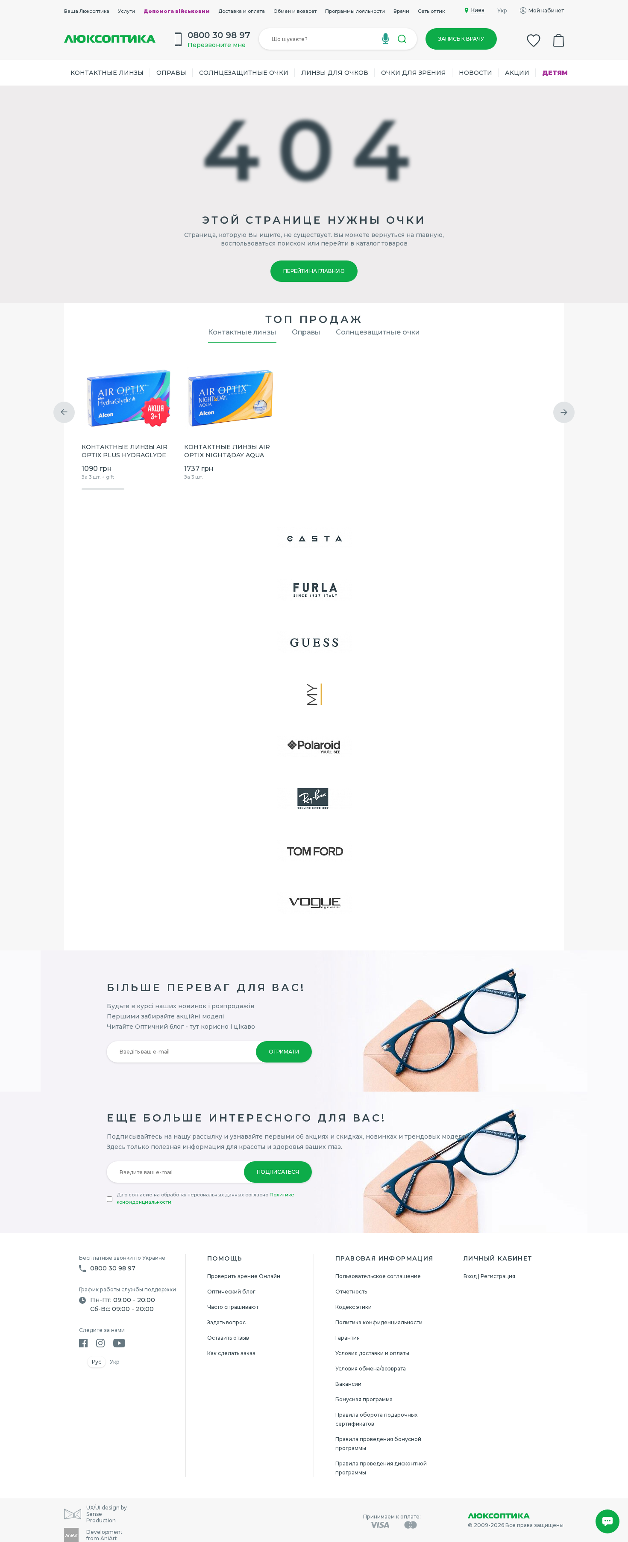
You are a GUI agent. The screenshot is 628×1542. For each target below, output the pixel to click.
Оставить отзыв (228, 1338)
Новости (475, 73)
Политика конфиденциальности (379, 1322)
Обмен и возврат (295, 11)
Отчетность (351, 1291)
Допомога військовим (177, 11)
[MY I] (314, 694)
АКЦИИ (517, 73)
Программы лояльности (355, 11)
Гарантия (347, 1338)
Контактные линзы (107, 73)
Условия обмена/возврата (370, 1368)
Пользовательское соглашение (378, 1276)
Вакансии (348, 1384)
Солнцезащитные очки (243, 73)
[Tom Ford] (314, 851)
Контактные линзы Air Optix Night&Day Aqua (227, 451)
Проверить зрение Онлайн (243, 1276)
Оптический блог (231, 1291)
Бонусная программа (364, 1399)
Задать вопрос (226, 1322)
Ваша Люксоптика (86, 11)
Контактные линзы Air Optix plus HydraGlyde (124, 451)
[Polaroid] (314, 746)
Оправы (171, 73)
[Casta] (314, 538)
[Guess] (314, 642)
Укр (502, 10)
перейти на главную (314, 271)
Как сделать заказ (231, 1353)
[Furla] (314, 590)
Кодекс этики (353, 1307)
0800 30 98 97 (112, 1268)
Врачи (401, 11)
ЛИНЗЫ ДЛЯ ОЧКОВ (334, 73)
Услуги (126, 11)
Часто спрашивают (232, 1307)
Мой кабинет (546, 10)
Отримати (284, 1051)
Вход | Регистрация (489, 1276)
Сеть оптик (431, 11)
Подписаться (278, 1172)
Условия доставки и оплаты (372, 1353)
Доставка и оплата (241, 11)
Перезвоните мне (217, 45)
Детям (555, 73)
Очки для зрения (413, 73)
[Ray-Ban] (314, 798)
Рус (96, 1361)
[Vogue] (314, 903)
